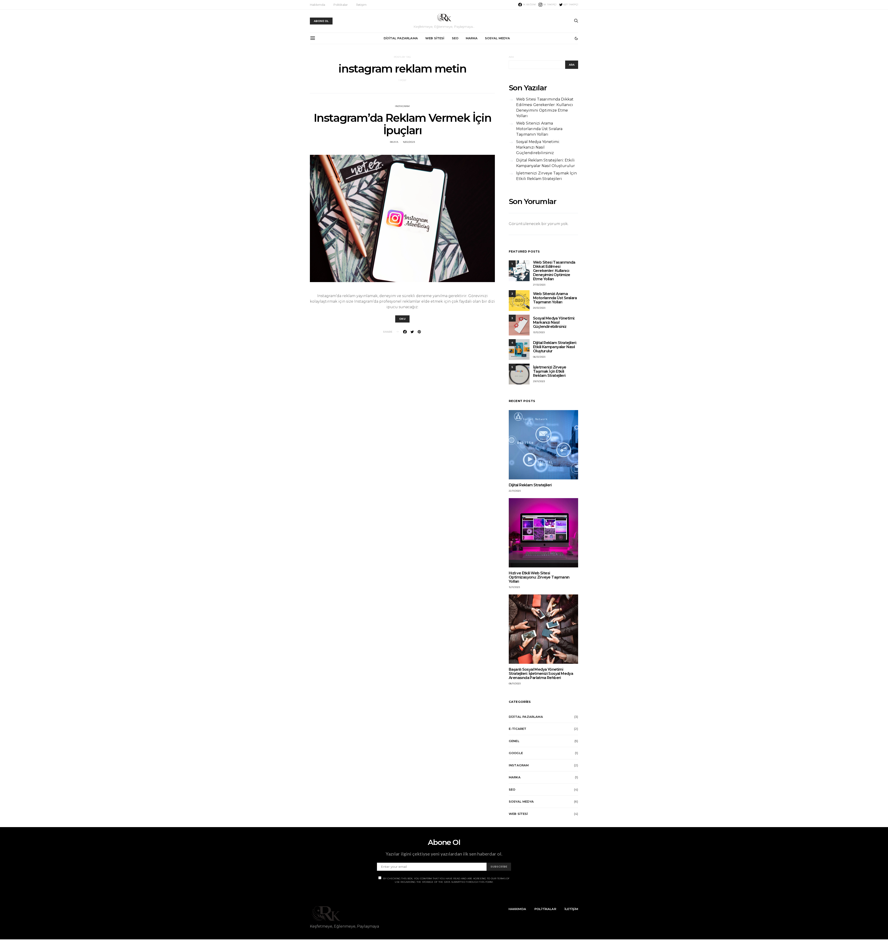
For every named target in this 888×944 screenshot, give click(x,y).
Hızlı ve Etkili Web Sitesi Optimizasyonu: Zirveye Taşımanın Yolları (539, 577)
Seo (455, 38)
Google (516, 753)
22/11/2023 (515, 490)
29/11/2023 (539, 381)
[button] (576, 38)
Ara (511, 56)
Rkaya (394, 141)
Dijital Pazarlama (401, 38)
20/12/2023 (539, 307)
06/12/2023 (539, 356)
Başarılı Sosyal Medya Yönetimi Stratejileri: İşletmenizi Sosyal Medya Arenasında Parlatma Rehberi (541, 673)
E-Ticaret (517, 729)
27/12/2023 (539, 284)
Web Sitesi (434, 38)
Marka (472, 38)
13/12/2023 (539, 332)
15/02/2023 (409, 141)
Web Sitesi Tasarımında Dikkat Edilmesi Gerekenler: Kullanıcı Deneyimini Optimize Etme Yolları (545, 107)
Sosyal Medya (497, 38)
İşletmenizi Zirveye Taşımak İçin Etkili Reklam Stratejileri (546, 176)
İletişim (361, 4)
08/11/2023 (515, 683)
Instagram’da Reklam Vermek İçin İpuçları (402, 124)
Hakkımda (317, 4)
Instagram (402, 106)
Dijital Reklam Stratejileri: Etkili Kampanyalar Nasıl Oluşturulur (545, 163)
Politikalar (340, 4)
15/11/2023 (514, 587)
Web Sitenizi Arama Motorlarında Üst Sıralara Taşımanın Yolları (539, 129)
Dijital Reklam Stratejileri (530, 485)
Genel (514, 741)
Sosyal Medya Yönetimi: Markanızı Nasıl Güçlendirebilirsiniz (538, 147)
